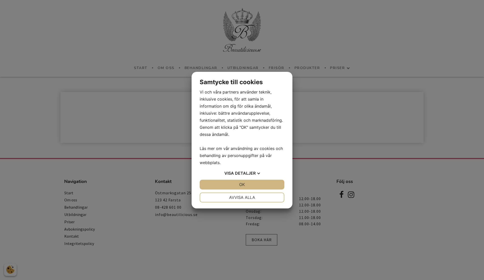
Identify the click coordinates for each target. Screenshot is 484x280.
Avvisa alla (242, 197)
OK (242, 184)
